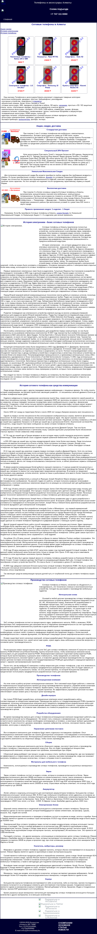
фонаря (49, 177)
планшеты (37, 101)
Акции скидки (6, 29)
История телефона (8, 33)
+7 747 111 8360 (59, 14)
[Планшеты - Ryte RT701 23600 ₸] (47, 50)
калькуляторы (24, 119)
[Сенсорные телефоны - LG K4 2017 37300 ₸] (21, 79)
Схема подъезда (59, 9)
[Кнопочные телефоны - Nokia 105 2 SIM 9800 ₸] (21, 50)
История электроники (9, 31)
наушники (63, 105)
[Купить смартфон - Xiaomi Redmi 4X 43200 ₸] (74, 79)
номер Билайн (63, 213)
